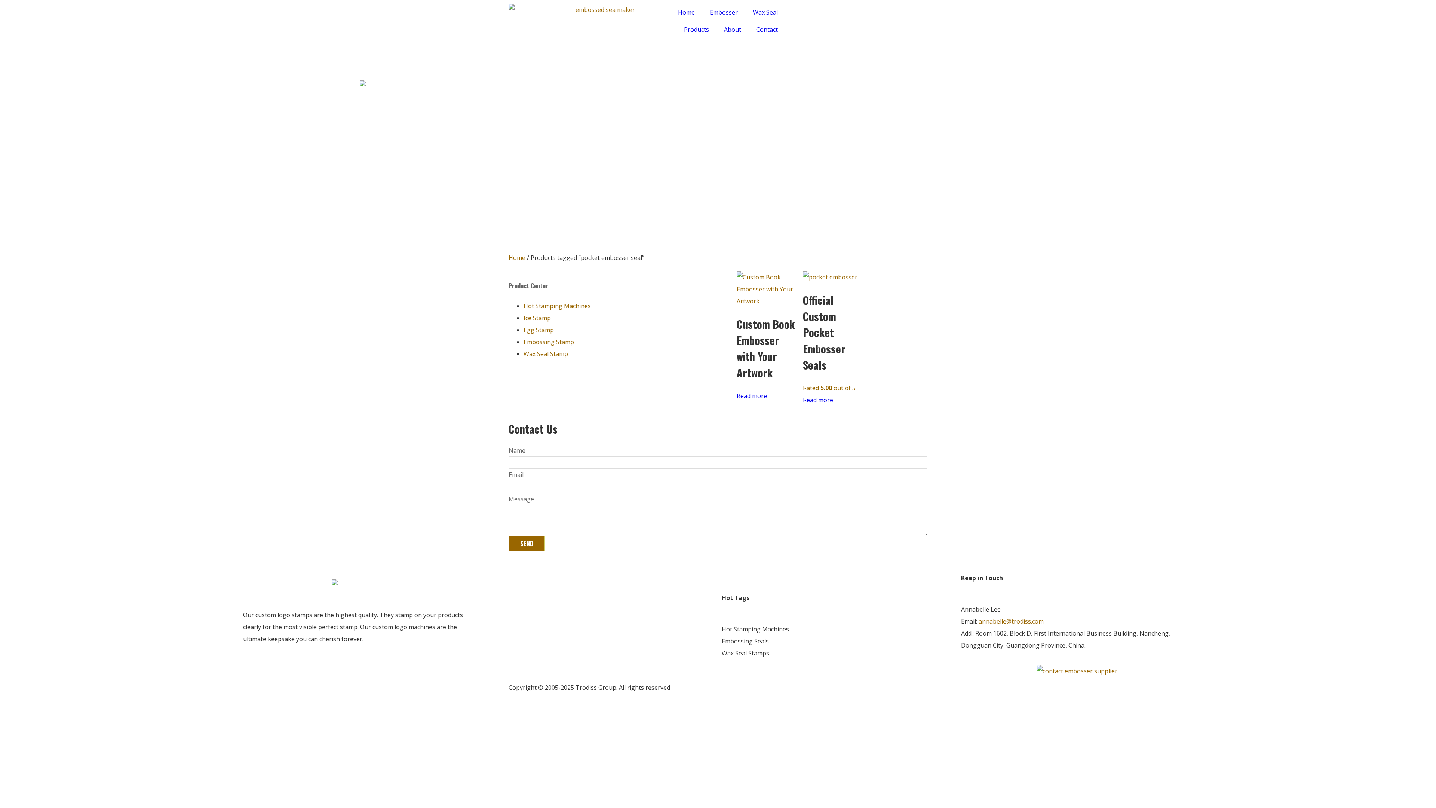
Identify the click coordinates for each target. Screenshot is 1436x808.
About (732, 29)
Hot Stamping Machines (557, 306)
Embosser (724, 12)
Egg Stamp (539, 330)
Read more (752, 396)
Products (696, 29)
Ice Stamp (537, 318)
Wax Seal (765, 12)
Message (521, 499)
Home (686, 12)
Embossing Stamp (549, 342)
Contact (767, 29)
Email (516, 475)
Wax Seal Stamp (546, 354)
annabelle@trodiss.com (1011, 621)
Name (517, 450)
